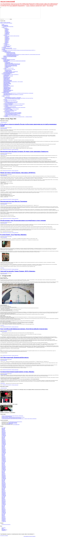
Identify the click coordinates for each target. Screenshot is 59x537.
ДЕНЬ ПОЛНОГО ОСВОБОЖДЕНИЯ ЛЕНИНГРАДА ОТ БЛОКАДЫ (13, 94)
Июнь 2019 (3, 489)
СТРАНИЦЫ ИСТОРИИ (5, 92)
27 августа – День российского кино (7, 416)
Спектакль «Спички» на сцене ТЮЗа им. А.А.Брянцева (12, 115)
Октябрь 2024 (4, 443)
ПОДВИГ (5, 68)
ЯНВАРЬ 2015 (7, 38)
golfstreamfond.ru (2, 383)
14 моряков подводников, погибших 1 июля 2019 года (11, 74)
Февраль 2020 (4, 483)
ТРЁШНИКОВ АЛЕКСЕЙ (7, 88)
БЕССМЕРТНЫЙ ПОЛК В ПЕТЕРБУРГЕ (9, 59)
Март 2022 (3, 465)
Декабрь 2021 (4, 467)
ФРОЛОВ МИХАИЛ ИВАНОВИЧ (8, 90)
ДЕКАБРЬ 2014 (7, 34)
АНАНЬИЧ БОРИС (6, 75)
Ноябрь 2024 (3, 442)
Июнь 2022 (3, 463)
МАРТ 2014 (6, 28)
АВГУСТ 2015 (7, 36)
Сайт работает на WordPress (4, 535)
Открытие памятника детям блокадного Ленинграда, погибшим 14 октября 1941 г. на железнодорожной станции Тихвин (23, 54)
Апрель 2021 (3, 473)
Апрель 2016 (3, 516)
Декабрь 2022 (4, 459)
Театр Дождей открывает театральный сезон (11, 102)
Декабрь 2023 (4, 450)
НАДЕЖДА (5, 57)
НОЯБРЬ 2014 (7, 33)
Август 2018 (3, 496)
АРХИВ (3, 27)
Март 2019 (3, 491)
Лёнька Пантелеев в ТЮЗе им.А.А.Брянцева (11, 114)
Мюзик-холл (5, 99)
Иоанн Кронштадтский (8, 70)
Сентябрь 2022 (4, 461)
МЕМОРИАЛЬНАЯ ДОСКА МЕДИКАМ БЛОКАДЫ (12, 63)
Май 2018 (3, 498)
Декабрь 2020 (4, 476)
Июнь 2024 (3, 446)
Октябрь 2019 (4, 486)
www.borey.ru (2, 325)
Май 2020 (3, 481)
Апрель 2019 (3, 490)
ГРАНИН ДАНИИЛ (6, 78)
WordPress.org (4, 530)
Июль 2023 (3, 454)
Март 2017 (3, 508)
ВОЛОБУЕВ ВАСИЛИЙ (7, 77)
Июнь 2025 (3, 437)
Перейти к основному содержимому (5, 22)
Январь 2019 (3, 492)
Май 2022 (3, 464)
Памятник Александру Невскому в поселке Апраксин (12, 64)
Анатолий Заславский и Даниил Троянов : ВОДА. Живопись (17, 271)
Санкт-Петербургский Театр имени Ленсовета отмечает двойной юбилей (15, 107)
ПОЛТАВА (6, 67)
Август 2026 (3, 427)
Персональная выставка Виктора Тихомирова (13, 201)
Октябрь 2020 (4, 477)
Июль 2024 (3, 445)
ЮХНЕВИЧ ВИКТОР (7, 91)
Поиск (1, 19)
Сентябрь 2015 (4, 521)
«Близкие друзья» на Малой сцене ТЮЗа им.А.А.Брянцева (13, 112)
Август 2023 (3, 453)
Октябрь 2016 (4, 512)
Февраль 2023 (4, 457)
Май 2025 (3, 438)
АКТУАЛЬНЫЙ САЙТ (5, 25)
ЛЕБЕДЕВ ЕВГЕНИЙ (7, 82)
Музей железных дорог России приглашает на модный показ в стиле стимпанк (23, 220)
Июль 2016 (3, 514)
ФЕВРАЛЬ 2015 (7, 39)
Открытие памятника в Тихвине (11, 53)
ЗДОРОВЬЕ (3, 49)
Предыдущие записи (3, 122)
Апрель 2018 (3, 499)
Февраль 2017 (4, 509)
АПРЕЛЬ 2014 (7, 29)
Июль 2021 (3, 471)
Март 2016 (3, 517)
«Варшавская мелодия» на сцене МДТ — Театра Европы (13, 97)
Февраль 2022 (4, 466)
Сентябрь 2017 (4, 504)
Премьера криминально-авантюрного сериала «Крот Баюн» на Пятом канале (12, 415)
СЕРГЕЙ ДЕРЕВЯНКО (7, 46)
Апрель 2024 (3, 447)
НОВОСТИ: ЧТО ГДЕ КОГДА (7, 149)
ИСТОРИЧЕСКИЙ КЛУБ (7, 51)
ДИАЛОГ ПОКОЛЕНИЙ (7, 1)
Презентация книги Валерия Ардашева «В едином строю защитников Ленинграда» (24, 151)
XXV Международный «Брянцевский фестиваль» (14, 357)
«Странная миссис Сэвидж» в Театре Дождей (11, 101)
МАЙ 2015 (6, 41)
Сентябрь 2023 (4, 452)
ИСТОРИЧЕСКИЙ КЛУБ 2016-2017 (10, 52)
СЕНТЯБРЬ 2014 (7, 32)
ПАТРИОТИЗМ (4, 58)
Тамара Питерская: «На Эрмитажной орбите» (16, 421)
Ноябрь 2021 (3, 468)
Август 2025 (3, 436)
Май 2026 (3, 429)
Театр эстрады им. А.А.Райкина (8, 109)
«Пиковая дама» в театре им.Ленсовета (10, 106)
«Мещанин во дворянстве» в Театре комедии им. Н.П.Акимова (13, 105)
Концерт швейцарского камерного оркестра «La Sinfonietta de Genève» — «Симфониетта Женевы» (18, 116)
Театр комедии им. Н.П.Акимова (8, 104)
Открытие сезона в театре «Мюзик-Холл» (11, 100)
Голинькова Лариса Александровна (8, 26)
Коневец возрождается (7, 95)
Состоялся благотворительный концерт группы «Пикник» (17, 371)
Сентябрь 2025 (4, 435)
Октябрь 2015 (4, 520)
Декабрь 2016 (4, 510)
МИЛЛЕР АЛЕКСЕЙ (6, 60)
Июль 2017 (3, 505)
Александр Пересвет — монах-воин (10, 69)
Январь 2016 (3, 518)
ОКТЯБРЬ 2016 (7, 44)
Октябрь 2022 (4, 460)
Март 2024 (3, 448)
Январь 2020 (3, 484)
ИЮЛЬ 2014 (6, 31)
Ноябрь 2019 (3, 485)
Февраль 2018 (4, 500)
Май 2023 (3, 455)
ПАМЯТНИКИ (6, 61)
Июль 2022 (3, 462)
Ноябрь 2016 (3, 511)
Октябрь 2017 (4, 503)
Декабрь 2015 (4, 519)
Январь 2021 (3, 475)
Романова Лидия (6, 86)
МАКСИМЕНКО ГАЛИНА (7, 83)
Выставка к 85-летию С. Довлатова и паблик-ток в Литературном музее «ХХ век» (13, 417)
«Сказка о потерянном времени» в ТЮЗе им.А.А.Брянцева (13, 113)
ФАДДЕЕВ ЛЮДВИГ (7, 89)
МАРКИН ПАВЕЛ (6, 84)
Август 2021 (3, 470)
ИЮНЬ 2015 (7, 37)
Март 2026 (3, 431)
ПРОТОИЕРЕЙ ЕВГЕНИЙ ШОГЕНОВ (9, 72)
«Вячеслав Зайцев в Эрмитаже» (12, 422)
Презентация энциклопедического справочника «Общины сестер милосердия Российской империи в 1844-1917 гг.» (19, 50)
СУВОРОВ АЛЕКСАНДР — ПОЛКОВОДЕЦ (11, 71)
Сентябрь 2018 (4, 495)
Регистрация (3, 527)
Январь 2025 (3, 441)
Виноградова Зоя (6, 76)
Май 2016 (3, 515)
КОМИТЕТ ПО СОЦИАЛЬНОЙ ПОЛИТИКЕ (10, 56)
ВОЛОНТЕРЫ (4, 47)
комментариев (4, 529)
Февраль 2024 (4, 449)
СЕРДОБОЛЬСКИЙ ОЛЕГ (7, 87)
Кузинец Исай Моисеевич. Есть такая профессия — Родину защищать (13, 81)
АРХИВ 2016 (5, 43)
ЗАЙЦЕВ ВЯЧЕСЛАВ (7, 79)
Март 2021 (3, 474)
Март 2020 (3, 482)
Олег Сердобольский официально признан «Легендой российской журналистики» (24, 329)
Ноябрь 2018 (3, 494)
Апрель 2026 (3, 430)
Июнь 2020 (3, 480)
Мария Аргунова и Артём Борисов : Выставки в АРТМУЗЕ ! (18, 172)
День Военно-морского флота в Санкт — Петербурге (9, 48)
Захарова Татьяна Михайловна (8, 80)
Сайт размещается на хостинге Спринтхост (29, 536)
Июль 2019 (3, 488)
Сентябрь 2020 (4, 478)
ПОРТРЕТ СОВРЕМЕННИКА (6, 73)
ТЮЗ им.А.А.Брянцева (7, 111)
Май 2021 (3, 472)
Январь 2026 (3, 432)
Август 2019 (3, 487)
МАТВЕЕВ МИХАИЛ (7, 85)
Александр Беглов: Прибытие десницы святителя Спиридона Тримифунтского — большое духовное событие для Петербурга (19, 418)
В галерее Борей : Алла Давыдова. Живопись (13, 234)
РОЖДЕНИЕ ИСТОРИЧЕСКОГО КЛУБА (13, 55)
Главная (3, 24)
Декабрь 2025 (4, 433)
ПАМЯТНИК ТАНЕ (8, 66)
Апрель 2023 (3, 456)
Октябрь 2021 (4, 469)
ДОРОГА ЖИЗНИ (7, 62)
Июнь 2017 (3, 506)
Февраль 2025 (4, 440)
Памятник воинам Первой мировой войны (11, 65)
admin (11, 127)
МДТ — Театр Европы (7, 96)
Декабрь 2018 (4, 493)
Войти (3, 528)
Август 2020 (3, 479)
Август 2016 (3, 513)
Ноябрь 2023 (3, 451)
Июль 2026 (3, 428)
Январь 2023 (3, 458)
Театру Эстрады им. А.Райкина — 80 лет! (11, 110)
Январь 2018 (3, 501)
